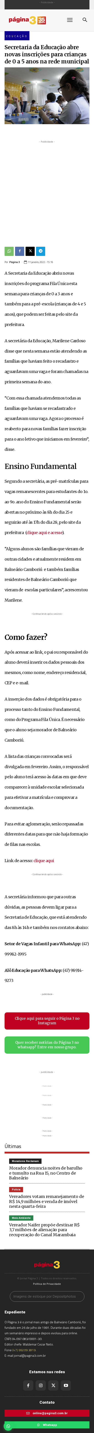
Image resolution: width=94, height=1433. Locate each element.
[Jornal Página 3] (32, 20)
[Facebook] (19, 251)
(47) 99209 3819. (24, 1350)
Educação (17, 36)
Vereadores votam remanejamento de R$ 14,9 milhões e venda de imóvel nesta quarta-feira (46, 1201)
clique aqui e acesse (44, 532)
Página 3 (14, 262)
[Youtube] (66, 1385)
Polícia (16, 1189)
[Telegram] (40, 251)
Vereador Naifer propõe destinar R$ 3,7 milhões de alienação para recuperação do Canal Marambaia (44, 1229)
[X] (30, 251)
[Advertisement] (47, 191)
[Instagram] (41, 1385)
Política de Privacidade (47, 1283)
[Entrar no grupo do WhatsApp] (8, 1426)
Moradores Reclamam (25, 1161)
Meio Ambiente (21, 1218)
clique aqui (44, 860)
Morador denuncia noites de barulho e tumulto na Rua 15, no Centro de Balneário (45, 1173)
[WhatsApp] (9, 251)
